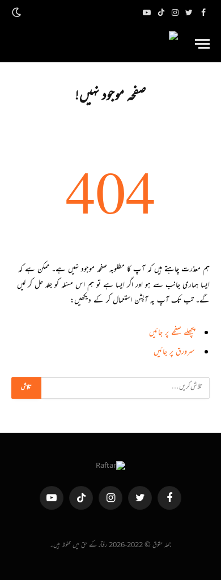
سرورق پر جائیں (174, 352)
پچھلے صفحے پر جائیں (172, 333)
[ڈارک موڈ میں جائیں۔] (17, 12)
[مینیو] (202, 44)
